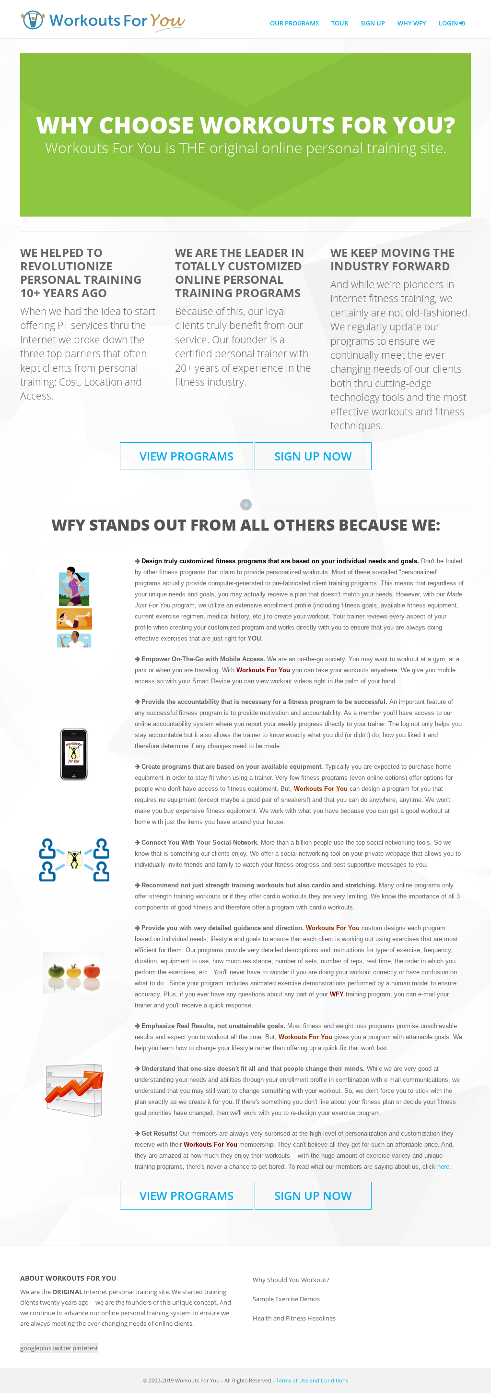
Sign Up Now (313, 456)
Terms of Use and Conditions (312, 1380)
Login (449, 23)
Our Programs (294, 23)
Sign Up (373, 23)
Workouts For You (103, 22)
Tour (339, 23)
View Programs (187, 456)
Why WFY (411, 23)
